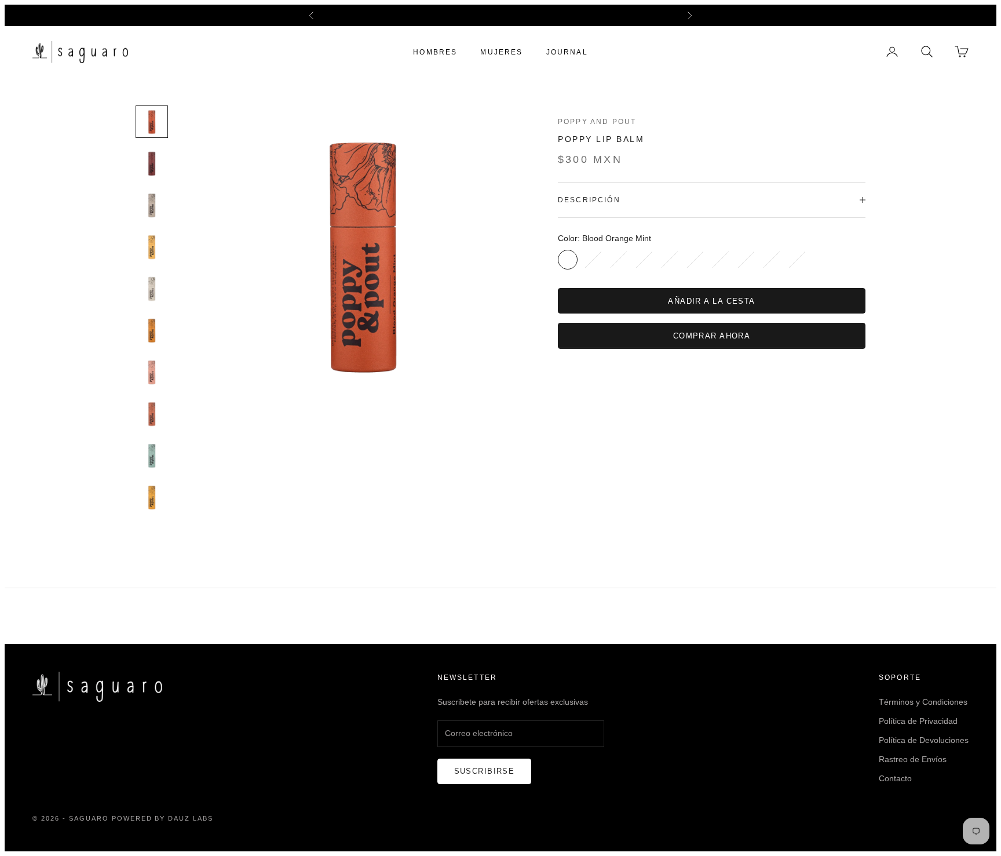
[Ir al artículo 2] (152, 163)
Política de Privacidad (918, 721)
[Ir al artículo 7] (152, 372)
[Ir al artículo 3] (152, 205)
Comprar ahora (712, 336)
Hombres (435, 52)
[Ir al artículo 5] (152, 288)
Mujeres (501, 52)
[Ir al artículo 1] (152, 121)
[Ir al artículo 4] (152, 247)
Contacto (895, 778)
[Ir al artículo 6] (152, 330)
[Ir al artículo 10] (152, 497)
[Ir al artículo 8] (152, 414)
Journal (567, 52)
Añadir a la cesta (711, 301)
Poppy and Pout (597, 122)
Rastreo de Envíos (913, 759)
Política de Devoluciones (924, 740)
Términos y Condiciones (923, 701)
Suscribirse (484, 771)
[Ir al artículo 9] (152, 455)
